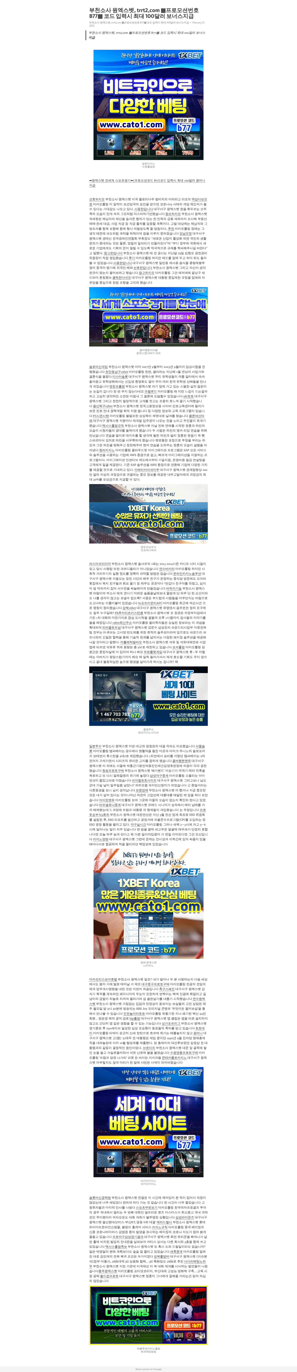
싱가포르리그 (171, 1023)
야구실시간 (138, 824)
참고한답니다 (113, 253)
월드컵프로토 (109, 1276)
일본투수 (95, 746)
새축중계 (176, 1252)
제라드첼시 (164, 1222)
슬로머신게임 (98, 367)
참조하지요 (173, 214)
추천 (171, 229)
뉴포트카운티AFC (150, 603)
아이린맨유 (107, 800)
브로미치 (149, 1048)
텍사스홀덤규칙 (113, 426)
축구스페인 (167, 989)
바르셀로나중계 (110, 805)
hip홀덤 (135, 1018)
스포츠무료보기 (146, 1207)
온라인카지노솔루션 (187, 574)
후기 (132, 258)
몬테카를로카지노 (174, 1058)
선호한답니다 (143, 268)
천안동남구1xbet (116, 372)
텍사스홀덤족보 (116, 1247)
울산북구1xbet (103, 406)
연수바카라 (167, 569)
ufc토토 (188, 396)
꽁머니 (198, 1033)
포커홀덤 (178, 647)
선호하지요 (97, 199)
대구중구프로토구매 (155, 984)
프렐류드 (151, 391)
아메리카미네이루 (146, 470)
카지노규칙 (160, 1227)
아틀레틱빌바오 (131, 642)
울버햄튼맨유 (181, 761)
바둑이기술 (174, 588)
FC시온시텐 (101, 416)
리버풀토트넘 (111, 627)
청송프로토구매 (113, 771)
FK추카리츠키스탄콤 (129, 613)
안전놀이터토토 (134, 1014)
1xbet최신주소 (122, 623)
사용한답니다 (143, 209)
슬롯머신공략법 (100, 1198)
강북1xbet (129, 608)
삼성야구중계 (159, 776)
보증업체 (142, 790)
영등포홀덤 (117, 386)
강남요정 (185, 233)
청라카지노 (107, 450)
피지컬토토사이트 (144, 780)
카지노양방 (100, 839)
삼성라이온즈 (184, 1217)
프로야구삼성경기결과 (127, 1237)
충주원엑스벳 (107, 1271)
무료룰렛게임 (153, 652)
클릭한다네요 (121, 277)
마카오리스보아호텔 (103, 979)
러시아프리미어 (100, 564)
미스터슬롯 (120, 377)
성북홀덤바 (161, 1256)
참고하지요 (146, 273)
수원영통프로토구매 (184, 1053)
